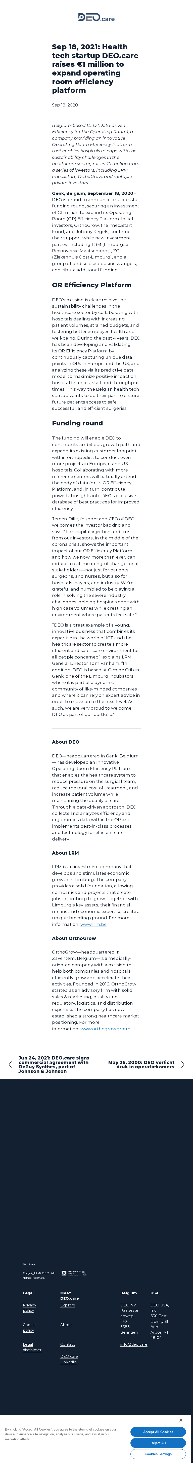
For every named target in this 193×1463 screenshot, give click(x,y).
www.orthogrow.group (105, 1028)
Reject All (158, 1443)
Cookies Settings (158, 1454)
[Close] (180, 1420)
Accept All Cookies (158, 1432)
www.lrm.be (93, 924)
